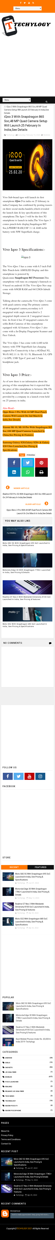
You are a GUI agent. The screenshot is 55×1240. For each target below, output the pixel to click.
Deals (7, 1063)
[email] (30, 1235)
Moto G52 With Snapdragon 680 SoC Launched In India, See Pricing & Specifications (25, 625)
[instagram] (23, 1235)
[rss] (33, 3)
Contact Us (6, 1144)
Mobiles (46, 135)
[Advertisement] (27, 67)
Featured (41, 867)
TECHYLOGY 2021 (24, 1228)
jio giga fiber (10, 1072)
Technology (10, 1101)
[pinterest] (37, 1235)
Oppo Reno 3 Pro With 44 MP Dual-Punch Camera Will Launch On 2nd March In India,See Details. (25, 415)
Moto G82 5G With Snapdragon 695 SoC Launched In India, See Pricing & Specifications (26, 544)
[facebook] (20, 3)
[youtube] (29, 3)
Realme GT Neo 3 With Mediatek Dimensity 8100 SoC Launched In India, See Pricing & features (27, 598)
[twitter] (24, 3)
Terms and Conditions (11, 1139)
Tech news (9, 1096)
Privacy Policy (7, 1135)
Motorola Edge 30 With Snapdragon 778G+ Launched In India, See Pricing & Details (26, 571)
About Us (5, 1131)
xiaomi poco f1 (11, 1106)
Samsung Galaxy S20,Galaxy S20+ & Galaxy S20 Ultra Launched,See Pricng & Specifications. (26, 446)
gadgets (9, 1067)
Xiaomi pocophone (13, 1111)
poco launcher (11, 1082)
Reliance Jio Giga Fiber (14, 1091)
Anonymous (15, 1211)
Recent (14, 867)
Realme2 (8, 1087)
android (8, 1058)
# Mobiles (31, 455)
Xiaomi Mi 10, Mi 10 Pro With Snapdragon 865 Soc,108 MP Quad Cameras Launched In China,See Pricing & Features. (27, 430)
